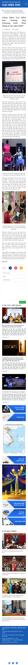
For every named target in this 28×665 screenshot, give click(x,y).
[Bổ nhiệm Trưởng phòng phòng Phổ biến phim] (14, 541)
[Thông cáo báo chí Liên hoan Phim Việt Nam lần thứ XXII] (14, 563)
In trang (16, 29)
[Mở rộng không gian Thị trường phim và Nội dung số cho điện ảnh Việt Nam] (14, 316)
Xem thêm (4, 337)
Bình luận (22, 302)
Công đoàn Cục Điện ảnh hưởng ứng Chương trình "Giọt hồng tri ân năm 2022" (14, 12)
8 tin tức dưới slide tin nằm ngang (13, 10)
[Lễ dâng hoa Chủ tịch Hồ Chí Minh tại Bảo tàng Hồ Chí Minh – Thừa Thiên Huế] (14, 586)
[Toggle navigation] (26, 4)
